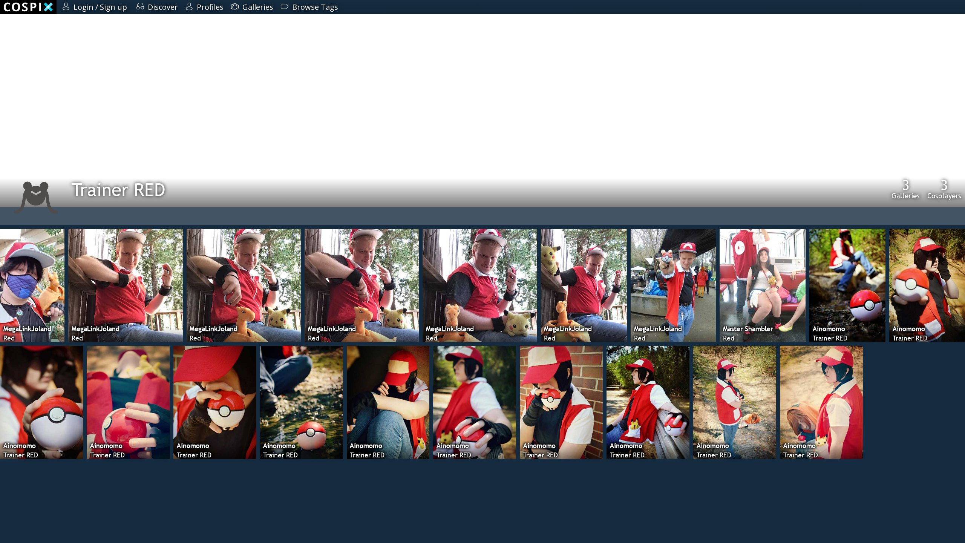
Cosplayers (944, 189)
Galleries (905, 189)
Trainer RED (118, 189)
